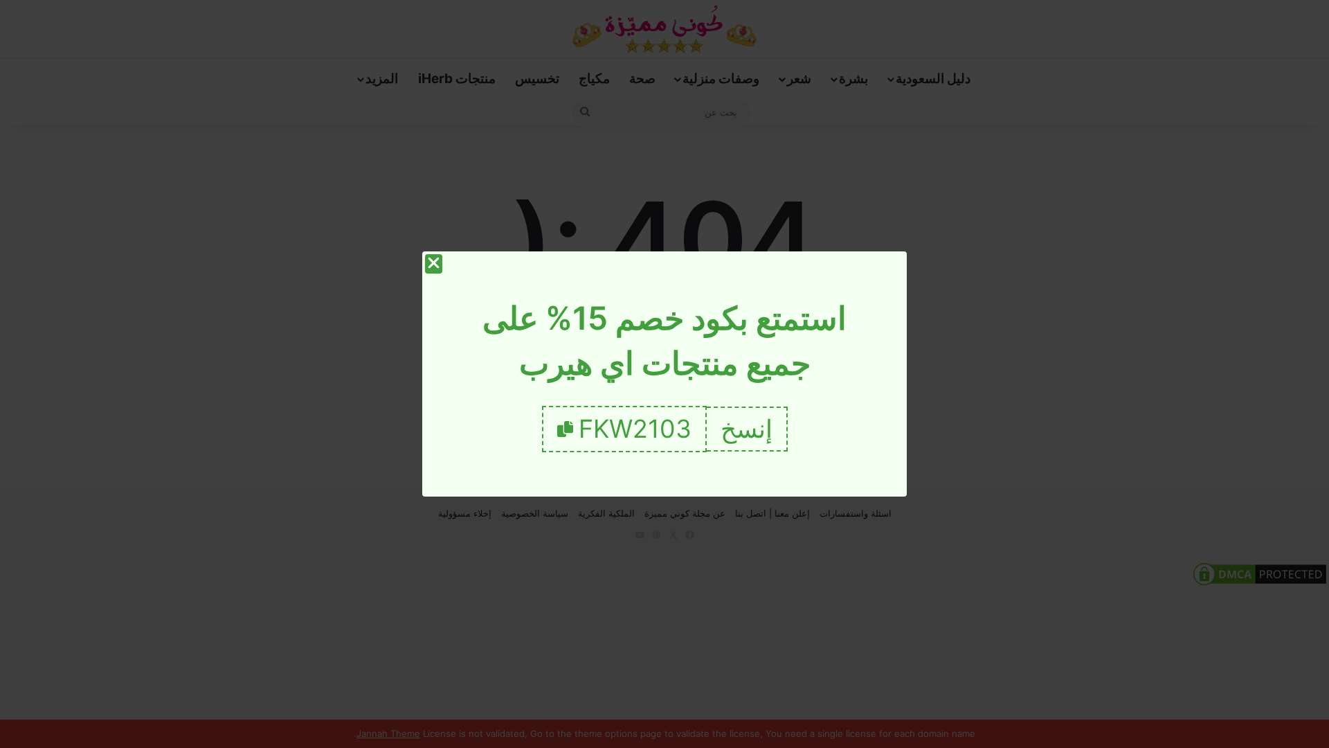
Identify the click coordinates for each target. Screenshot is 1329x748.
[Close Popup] (433, 264)
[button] (747, 429)
